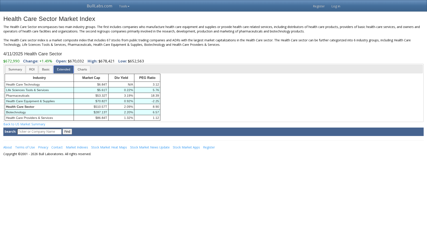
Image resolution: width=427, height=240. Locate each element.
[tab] (15, 69)
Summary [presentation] (15, 69)
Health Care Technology (23, 84)
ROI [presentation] (32, 69)
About (7, 147)
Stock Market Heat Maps (109, 147)
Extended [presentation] (63, 69)
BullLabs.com (99, 5)
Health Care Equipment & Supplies (30, 101)
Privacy (43, 147)
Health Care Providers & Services (29, 118)
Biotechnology (16, 112)
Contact (57, 147)
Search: (10, 131)
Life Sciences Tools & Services (27, 90)
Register (319, 6)
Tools (123, 6)
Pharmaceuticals (17, 95)
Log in (335, 6)
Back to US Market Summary (24, 124)
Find (67, 131)
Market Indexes (77, 147)
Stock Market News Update (150, 147)
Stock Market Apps (186, 147)
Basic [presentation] (46, 69)
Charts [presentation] (82, 69)
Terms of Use (25, 147)
